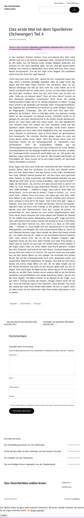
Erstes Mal (12, 39)
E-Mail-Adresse (14, 387)
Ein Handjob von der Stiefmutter (18, 458)
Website (11, 396)
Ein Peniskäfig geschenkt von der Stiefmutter (24, 445)
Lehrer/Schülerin (44, 47)
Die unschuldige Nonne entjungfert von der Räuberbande (29, 464)
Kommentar (13, 355)
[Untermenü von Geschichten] (64, 3)
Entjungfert (34, 47)
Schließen (4, 515)
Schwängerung (21, 39)
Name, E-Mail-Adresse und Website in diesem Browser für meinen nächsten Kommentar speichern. (43, 405)
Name (11, 378)
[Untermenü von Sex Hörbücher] (79, 3)
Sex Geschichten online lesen (25, 483)
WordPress (76, 499)
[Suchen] (74, 10)
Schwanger (55, 47)
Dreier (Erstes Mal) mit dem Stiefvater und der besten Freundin (32, 451)
